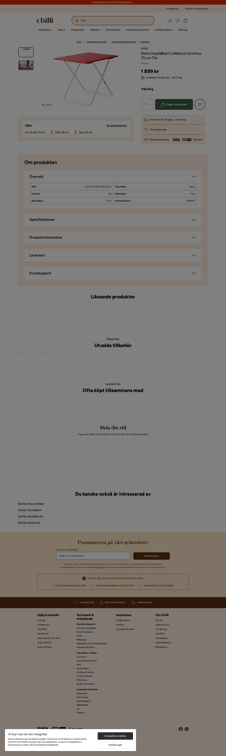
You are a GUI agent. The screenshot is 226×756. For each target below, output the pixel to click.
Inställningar (115, 744)
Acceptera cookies (115, 735)
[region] (70, 740)
